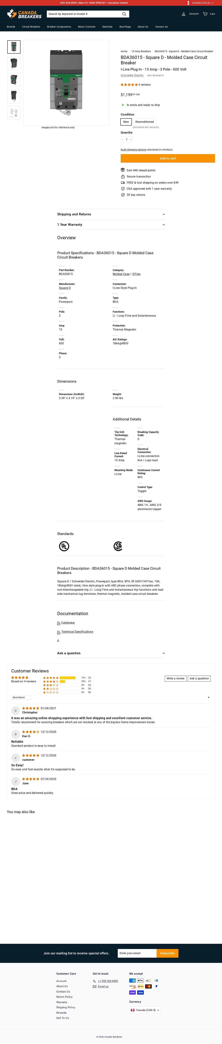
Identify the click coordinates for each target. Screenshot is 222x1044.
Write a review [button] (176, 678)
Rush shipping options (133, 149)
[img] (31, 708)
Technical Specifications (77, 631)
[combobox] (88, 14)
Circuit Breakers (31, 26)
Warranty (61, 1002)
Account (61, 981)
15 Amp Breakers (141, 51)
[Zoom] (66, 83)
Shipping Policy (65, 1007)
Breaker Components (59, 26)
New (126, 121)
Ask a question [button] (199, 678)
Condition (127, 114)
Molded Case (121, 274)
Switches (107, 26)
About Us (143, 26)
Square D (65, 288)
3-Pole (136, 274)
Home (124, 51)
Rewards (61, 1012)
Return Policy (64, 996)
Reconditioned (144, 122)
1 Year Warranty (69, 225)
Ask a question (69, 653)
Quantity (126, 132)
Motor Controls (86, 26)
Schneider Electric (132, 75)
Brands (11, 26)
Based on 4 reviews (23, 681)
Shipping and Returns (74, 214)
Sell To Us (62, 1018)
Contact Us (161, 26)
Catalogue (68, 622)
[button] (129, 84)
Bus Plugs (125, 26)
